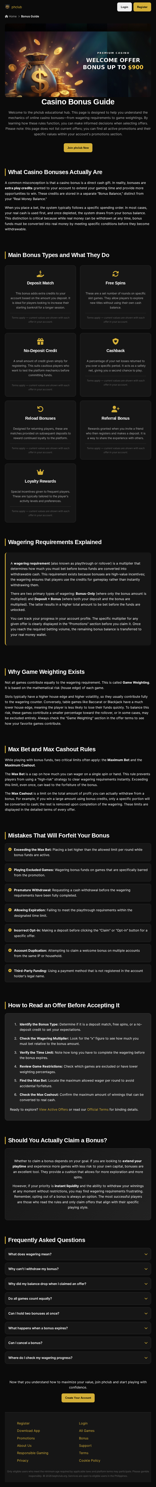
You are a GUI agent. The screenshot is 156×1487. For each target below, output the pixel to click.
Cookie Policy (89, 1460)
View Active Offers (53, 1109)
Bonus (83, 1438)
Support (85, 1445)
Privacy (22, 1460)
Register (142, 7)
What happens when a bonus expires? (38, 1328)
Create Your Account (78, 1397)
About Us (24, 1445)
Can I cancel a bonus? (25, 1343)
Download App (28, 1431)
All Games (86, 1431)
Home (12, 16)
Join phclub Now (78, 147)
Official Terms (97, 1109)
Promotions (26, 1438)
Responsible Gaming (32, 1453)
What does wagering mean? (30, 1254)
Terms (83, 1453)
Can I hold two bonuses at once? (33, 1313)
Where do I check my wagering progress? (40, 1358)
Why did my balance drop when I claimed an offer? (47, 1284)
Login (124, 7)
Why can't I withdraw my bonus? (33, 1269)
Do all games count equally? (30, 1298)
